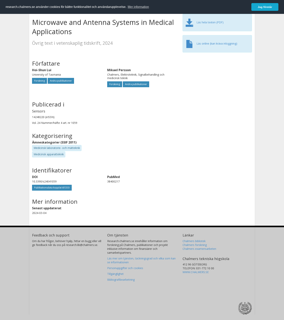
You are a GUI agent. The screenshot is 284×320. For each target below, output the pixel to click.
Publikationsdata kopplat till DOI (52, 187)
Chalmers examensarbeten (199, 249)
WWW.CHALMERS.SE (196, 272)
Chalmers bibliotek (194, 241)
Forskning (39, 80)
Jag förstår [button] (265, 6)
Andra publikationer (61, 80)
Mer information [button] (138, 6)
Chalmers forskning (195, 245)
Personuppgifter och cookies (125, 268)
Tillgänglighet (115, 274)
